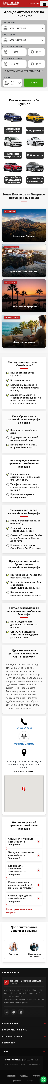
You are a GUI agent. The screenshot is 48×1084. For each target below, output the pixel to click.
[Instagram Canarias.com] (6, 1012)
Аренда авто (10, 1023)
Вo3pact (8, 78)
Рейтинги (13, 954)
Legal (6, 1051)
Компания (8, 1043)
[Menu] (44, 3)
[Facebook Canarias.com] (14, 1012)
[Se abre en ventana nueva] (43, 1079)
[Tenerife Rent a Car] (11, 3)
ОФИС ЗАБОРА (8, 23)
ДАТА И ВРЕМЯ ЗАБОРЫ (12, 47)
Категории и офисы (15, 1030)
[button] (24, 791)
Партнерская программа (34, 955)
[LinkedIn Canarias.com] (21, 1012)
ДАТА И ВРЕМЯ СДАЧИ (12, 59)
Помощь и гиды (12, 1036)
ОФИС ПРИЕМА (8, 35)
